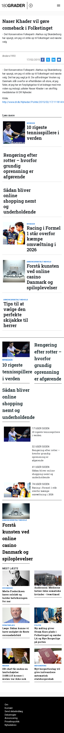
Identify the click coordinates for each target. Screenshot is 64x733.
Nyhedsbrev (10, 725)
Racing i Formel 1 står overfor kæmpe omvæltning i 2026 (44, 238)
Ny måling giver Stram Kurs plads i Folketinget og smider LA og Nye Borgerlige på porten (47, 635)
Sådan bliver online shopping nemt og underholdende (19, 201)
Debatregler (10, 715)
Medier (5, 666)
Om (6, 704)
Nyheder (31, 123)
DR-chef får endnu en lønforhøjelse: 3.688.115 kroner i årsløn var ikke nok (15, 674)
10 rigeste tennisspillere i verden (43, 133)
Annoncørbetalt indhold (39, 262)
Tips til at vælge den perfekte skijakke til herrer (15, 314)
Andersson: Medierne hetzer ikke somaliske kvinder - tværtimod (47, 591)
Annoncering (11, 718)
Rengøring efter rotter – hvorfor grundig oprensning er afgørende (20, 165)
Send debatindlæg (14, 711)
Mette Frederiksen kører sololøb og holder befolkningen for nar (14, 596)
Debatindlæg (8, 625)
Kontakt (9, 708)
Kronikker (7, 588)
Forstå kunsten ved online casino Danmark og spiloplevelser (43, 276)
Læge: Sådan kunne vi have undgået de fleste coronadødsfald (15, 632)
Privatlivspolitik (12, 721)
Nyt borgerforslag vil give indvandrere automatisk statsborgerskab (47, 674)
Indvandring (40, 666)
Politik (37, 625)
